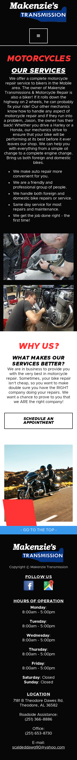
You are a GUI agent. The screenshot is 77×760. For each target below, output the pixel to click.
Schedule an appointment (38, 421)
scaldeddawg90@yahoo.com (38, 747)
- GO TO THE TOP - (38, 530)
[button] (38, 35)
